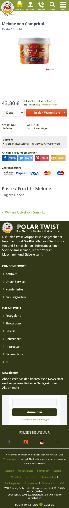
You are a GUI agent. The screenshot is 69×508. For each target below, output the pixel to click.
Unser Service (15, 282)
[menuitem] (63, 5)
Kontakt (11, 274)
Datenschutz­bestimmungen (34, 419)
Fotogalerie (13, 316)
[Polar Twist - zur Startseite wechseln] (7, 7)
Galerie (10, 331)
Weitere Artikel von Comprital (25, 212)
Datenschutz (14, 354)
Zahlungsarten (16, 297)
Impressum (14, 346)
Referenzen (14, 339)
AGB (8, 362)
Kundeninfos (14, 289)
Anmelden (34, 412)
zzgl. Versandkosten (46, 104)
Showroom (13, 323)
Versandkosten (11, 459)
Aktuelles (16, 477)
